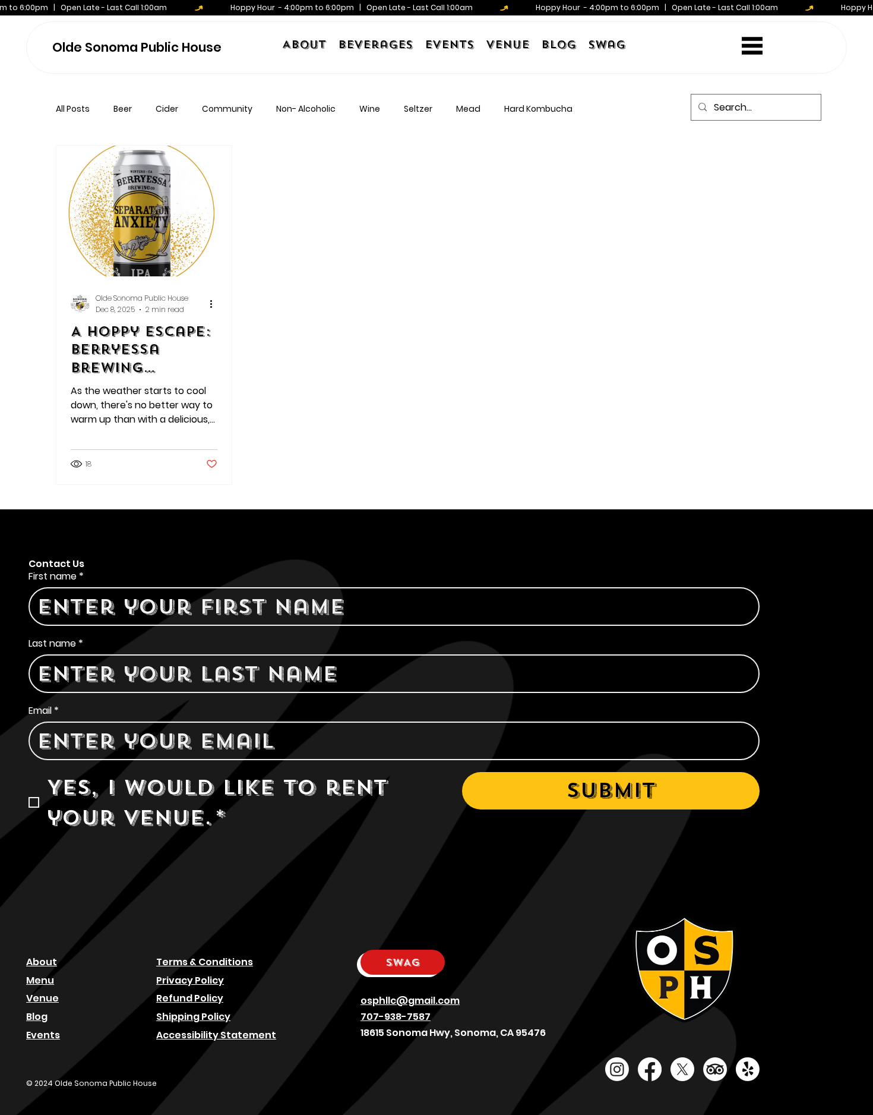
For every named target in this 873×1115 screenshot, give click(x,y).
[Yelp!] (748, 1069)
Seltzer (418, 109)
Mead (468, 109)
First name (56, 576)
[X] (682, 1069)
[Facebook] (650, 1069)
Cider (167, 109)
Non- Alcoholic (306, 109)
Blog (37, 1016)
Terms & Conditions (204, 962)
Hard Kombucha (538, 109)
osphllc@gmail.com (410, 1000)
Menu (40, 980)
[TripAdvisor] (715, 1069)
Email (44, 711)
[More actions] (215, 304)
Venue (42, 998)
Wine (369, 109)
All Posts (73, 109)
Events (43, 1035)
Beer (122, 109)
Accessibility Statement (216, 1035)
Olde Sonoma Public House (137, 47)
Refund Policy (189, 998)
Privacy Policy (190, 980)
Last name (56, 644)
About (41, 962)
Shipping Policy (193, 1016)
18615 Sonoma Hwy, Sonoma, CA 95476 (453, 1033)
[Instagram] (617, 1069)
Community (227, 109)
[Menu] (752, 45)
